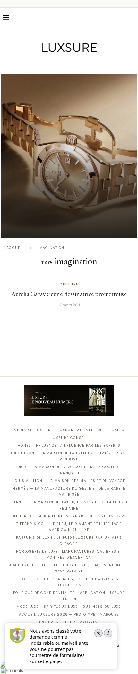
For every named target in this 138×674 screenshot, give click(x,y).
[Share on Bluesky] (89, 314)
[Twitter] (55, 63)
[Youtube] (82, 63)
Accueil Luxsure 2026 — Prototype (57, 614)
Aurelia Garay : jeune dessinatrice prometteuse (69, 294)
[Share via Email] (96, 314)
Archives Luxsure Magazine (69, 622)
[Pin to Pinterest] (63, 314)
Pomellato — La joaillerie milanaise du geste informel (69, 516)
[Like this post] (42, 314)
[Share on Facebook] (50, 314)
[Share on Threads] (82, 314)
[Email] (91, 63)
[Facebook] (46, 63)
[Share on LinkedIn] (69, 314)
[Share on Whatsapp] (76, 314)
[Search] (131, 17)
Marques (109, 614)
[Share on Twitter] (56, 314)
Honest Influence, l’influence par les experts (69, 445)
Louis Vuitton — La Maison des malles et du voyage (69, 480)
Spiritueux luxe (61, 606)
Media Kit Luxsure (33, 430)
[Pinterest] (73, 63)
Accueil (15, 247)
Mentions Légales (105, 430)
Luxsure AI (69, 430)
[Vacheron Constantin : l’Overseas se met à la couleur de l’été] (69, 156)
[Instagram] (64, 63)
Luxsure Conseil (69, 437)
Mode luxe (28, 606)
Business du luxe (102, 606)
